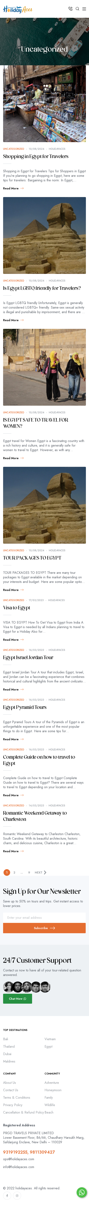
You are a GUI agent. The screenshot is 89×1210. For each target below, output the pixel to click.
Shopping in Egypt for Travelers (36, 156)
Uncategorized (13, 149)
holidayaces (57, 149)
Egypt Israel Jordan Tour (28, 657)
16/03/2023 (36, 650)
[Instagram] (17, 1196)
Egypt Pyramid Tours (25, 707)
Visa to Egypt (16, 608)
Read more (11, 188)
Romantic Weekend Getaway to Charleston (35, 816)
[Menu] (84, 9)
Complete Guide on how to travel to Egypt (39, 760)
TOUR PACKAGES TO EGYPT (32, 558)
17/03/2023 (36, 600)
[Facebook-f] (7, 1196)
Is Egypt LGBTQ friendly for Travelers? (42, 288)
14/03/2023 (36, 805)
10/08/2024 (36, 149)
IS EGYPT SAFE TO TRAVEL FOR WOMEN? (35, 423)
